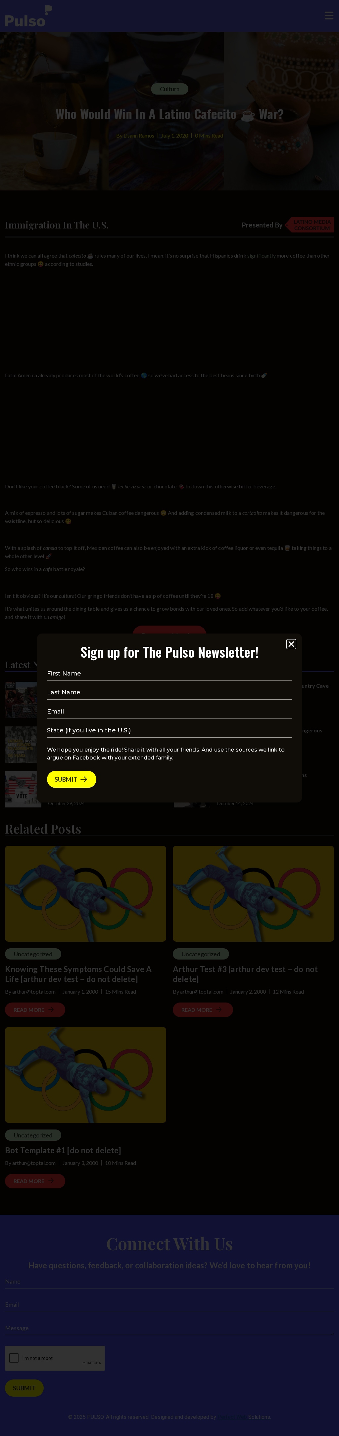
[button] (291, 644)
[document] (169, 718)
